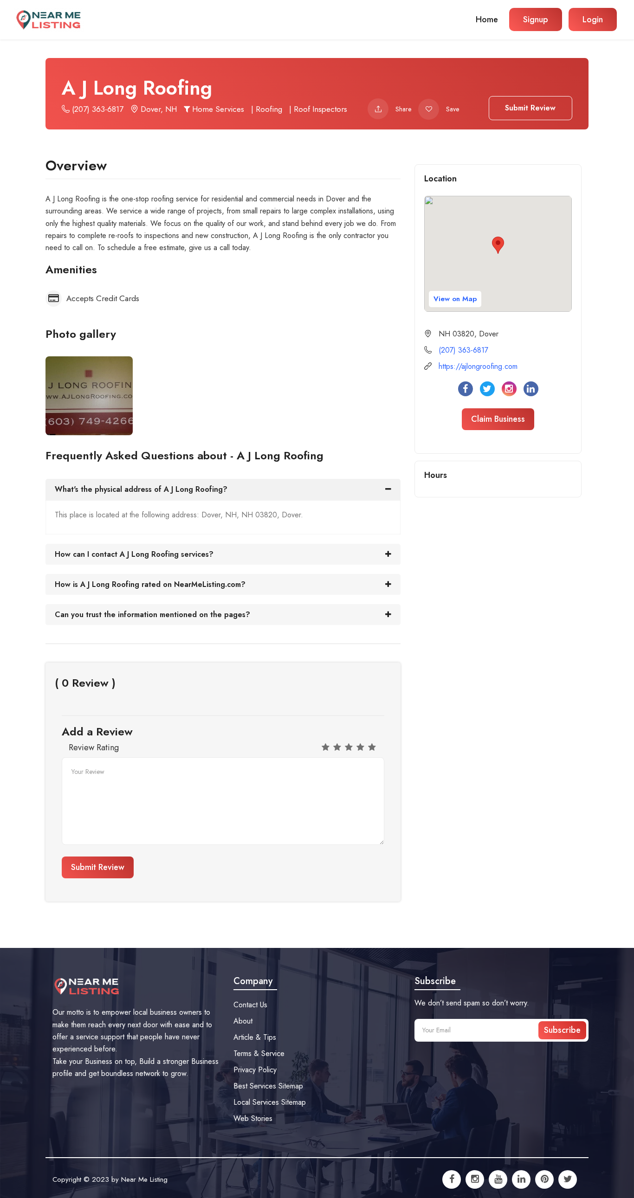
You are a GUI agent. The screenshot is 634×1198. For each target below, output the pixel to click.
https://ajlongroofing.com (478, 366)
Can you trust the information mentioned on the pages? (152, 614)
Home (487, 19)
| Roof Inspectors (318, 109)
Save (452, 109)
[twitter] (567, 1179)
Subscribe (562, 1030)
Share (403, 109)
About (242, 1021)
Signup (535, 19)
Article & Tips (254, 1037)
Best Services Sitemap (268, 1086)
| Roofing (266, 109)
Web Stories (252, 1118)
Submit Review (530, 108)
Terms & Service (259, 1053)
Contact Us (250, 1004)
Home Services (217, 109)
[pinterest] (544, 1179)
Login (592, 19)
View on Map (455, 299)
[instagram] (475, 1179)
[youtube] (498, 1179)
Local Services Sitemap (269, 1102)
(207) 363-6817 (96, 109)
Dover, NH (157, 109)
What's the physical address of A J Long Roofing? (141, 489)
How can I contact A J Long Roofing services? (134, 554)
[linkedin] (521, 1179)
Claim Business (498, 419)
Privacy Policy (255, 1069)
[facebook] (451, 1179)
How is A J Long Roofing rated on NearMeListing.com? (150, 584)
